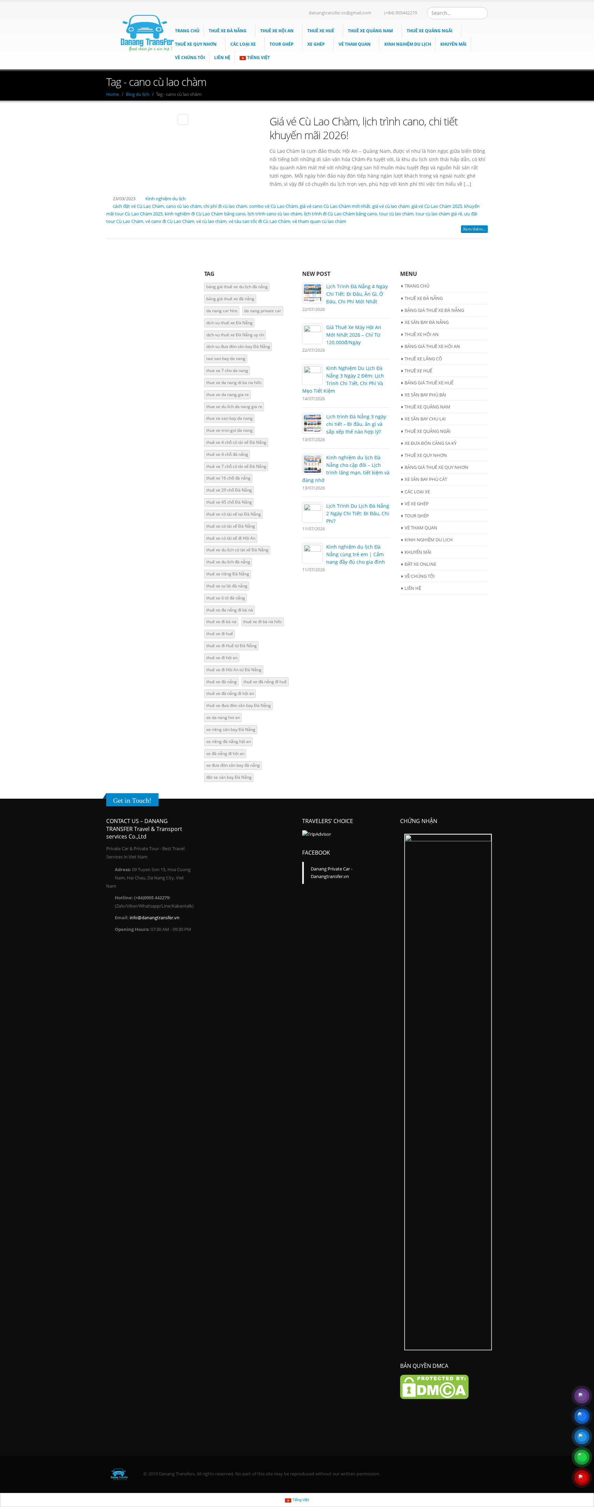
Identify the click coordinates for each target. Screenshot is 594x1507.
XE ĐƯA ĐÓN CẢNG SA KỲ (430, 443)
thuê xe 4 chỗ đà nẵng (227, 454)
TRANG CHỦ (417, 286)
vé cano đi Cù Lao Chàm (169, 221)
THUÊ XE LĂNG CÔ (423, 359)
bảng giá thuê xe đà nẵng (230, 299)
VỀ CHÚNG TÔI (420, 576)
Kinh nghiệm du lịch (165, 199)
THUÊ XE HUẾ (320, 31)
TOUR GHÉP (282, 44)
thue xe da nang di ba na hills (234, 382)
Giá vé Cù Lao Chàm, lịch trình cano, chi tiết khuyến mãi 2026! (364, 128)
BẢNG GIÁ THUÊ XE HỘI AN (432, 346)
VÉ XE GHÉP (417, 504)
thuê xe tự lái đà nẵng (227, 586)
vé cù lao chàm (211, 221)
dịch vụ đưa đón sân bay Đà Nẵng (238, 346)
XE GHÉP (316, 44)
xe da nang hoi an (223, 717)
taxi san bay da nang (225, 358)
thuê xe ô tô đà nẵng (225, 598)
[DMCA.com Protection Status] (434, 1387)
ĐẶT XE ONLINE (420, 564)
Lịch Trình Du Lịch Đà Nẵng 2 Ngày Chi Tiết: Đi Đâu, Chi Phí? (357, 513)
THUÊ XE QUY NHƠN (196, 44)
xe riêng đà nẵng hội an (228, 741)
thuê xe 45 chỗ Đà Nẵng (229, 502)
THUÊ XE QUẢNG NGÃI (429, 31)
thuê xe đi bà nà (221, 622)
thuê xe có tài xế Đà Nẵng (230, 526)
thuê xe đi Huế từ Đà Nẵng (231, 646)
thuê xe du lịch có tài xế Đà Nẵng (237, 550)
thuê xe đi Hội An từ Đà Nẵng (234, 670)
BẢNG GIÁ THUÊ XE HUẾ (429, 383)
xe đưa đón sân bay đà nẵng (233, 765)
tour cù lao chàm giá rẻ (439, 214)
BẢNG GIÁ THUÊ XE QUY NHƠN (436, 467)
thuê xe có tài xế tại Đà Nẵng (233, 514)
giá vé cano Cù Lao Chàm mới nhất (335, 206)
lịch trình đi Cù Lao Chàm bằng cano (340, 214)
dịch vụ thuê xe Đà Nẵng (229, 323)
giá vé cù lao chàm (390, 206)
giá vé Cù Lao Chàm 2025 (436, 206)
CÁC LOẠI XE (243, 44)
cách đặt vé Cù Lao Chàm (138, 206)
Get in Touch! (132, 800)
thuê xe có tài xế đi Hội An (230, 538)
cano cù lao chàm (183, 206)
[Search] (481, 13)
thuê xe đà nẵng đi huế (265, 682)
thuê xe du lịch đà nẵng (228, 562)
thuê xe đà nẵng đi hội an (230, 693)
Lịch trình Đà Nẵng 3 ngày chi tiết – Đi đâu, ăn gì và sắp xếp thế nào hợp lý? (356, 424)
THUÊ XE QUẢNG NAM (370, 31)
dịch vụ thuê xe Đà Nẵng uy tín (235, 335)
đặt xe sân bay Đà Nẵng (229, 777)
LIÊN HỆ (222, 57)
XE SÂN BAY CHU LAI (425, 419)
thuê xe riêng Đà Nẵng (227, 574)
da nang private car (262, 311)
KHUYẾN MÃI (453, 44)
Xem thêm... (474, 229)
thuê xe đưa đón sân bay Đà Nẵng (238, 705)
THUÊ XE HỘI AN (277, 31)
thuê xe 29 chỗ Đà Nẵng (229, 490)
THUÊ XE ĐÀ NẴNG (227, 31)
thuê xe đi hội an (222, 658)
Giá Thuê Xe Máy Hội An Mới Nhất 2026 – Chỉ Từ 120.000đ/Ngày (353, 335)
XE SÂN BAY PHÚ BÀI (425, 395)
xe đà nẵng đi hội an (225, 753)
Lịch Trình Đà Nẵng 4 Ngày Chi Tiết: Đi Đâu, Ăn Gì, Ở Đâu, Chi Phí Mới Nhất (357, 294)
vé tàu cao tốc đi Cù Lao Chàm (259, 221)
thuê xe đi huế (219, 634)
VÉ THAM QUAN (355, 44)
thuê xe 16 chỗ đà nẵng (228, 478)
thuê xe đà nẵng (221, 682)
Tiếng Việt (258, 57)
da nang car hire (222, 311)
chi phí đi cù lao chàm (225, 206)
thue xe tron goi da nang (229, 430)
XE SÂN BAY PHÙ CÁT (426, 479)
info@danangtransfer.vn (154, 918)
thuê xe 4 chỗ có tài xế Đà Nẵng (236, 442)
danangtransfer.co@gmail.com (340, 13)
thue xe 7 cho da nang (227, 370)
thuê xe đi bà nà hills (262, 622)
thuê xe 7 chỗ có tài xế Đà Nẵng (236, 466)
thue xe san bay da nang (229, 418)
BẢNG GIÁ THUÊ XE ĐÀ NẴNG (434, 310)
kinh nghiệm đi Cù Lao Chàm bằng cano (205, 214)
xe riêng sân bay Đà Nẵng (230, 729)
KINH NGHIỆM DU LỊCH (407, 44)
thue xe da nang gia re (227, 394)
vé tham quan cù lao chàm (319, 221)
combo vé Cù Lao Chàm (273, 206)
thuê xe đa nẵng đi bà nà (229, 610)
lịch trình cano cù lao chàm (275, 214)
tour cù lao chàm (396, 214)
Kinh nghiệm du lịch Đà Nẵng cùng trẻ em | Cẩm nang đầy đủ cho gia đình (355, 554)
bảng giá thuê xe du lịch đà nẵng (237, 287)
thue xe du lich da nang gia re (234, 406)
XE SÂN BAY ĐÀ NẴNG (427, 322)
